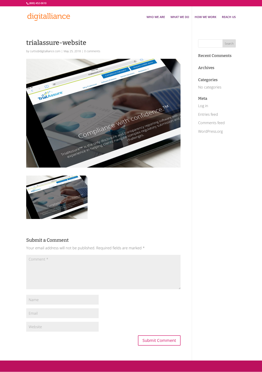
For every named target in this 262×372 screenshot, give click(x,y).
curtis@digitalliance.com (45, 51)
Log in (203, 105)
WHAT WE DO (180, 17)
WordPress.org (210, 131)
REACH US (229, 17)
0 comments (92, 51)
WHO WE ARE (156, 17)
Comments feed (211, 122)
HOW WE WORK (205, 17)
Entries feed (208, 114)
